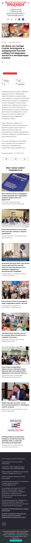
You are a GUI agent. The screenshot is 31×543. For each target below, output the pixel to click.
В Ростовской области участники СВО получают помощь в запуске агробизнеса (14, 231)
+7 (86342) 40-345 (15, 9)
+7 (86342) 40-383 (16, 11)
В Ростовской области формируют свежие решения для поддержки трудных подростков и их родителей (14, 196)
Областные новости (10, 73)
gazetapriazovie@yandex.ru (15, 13)
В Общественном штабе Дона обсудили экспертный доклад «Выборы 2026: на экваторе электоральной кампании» (13, 440)
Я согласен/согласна (16, 540)
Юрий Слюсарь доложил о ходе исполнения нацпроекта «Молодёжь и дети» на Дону (15, 405)
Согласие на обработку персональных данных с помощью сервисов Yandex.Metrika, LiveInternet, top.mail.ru (14, 515)
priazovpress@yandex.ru (15, 15)
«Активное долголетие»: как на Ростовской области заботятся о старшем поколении (14, 335)
